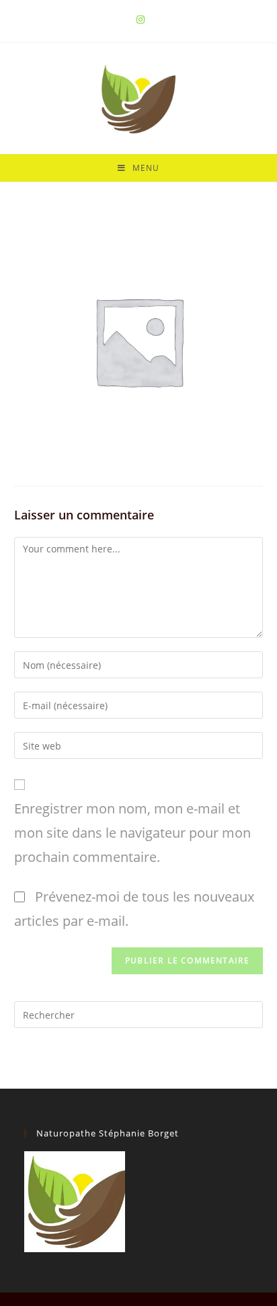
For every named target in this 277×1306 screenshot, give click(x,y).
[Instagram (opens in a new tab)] (138, 19)
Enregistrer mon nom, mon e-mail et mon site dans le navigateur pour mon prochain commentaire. (132, 832)
